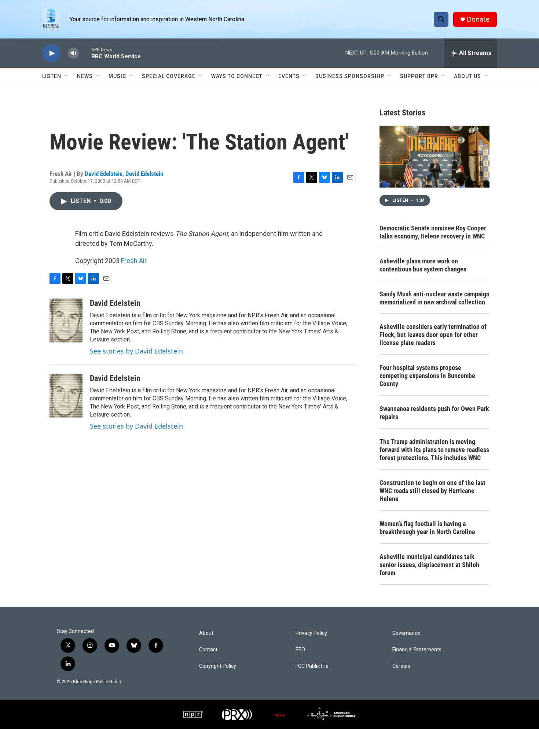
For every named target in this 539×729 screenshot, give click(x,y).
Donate (478, 19)
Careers (401, 666)
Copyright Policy (217, 666)
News (85, 76)
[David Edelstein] (66, 321)
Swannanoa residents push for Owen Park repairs (434, 413)
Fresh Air (134, 260)
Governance (406, 633)
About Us (467, 76)
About (206, 633)
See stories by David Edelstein (136, 351)
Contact (208, 649)
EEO (300, 649)
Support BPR (419, 76)
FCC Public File (312, 666)
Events (289, 76)
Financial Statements (416, 649)
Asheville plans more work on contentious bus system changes (423, 265)
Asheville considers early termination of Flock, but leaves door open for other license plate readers (433, 335)
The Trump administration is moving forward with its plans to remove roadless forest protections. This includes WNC (434, 450)
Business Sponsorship (349, 76)
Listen (51, 76)
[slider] (85, 53)
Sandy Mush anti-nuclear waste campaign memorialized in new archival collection (434, 298)
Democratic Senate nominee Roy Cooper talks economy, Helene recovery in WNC (433, 232)
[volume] (73, 53)
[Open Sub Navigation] (67, 76)
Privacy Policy (311, 633)
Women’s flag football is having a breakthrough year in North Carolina (427, 528)
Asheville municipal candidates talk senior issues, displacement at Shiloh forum (429, 565)
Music (117, 76)
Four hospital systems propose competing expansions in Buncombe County (427, 376)
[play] (51, 53)
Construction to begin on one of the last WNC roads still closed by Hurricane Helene (432, 491)
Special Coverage (168, 76)
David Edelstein (103, 173)
